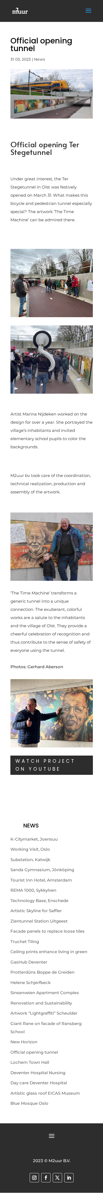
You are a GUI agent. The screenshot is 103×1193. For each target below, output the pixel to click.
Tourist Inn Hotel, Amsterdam (41, 880)
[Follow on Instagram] (34, 1177)
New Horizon (23, 1041)
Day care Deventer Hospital (38, 1082)
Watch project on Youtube (45, 765)
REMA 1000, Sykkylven (33, 890)
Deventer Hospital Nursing (37, 1072)
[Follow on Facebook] (46, 1177)
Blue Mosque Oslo (29, 1103)
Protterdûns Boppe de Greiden (42, 972)
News (39, 59)
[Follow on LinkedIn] (69, 1177)
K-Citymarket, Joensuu (34, 839)
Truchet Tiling (24, 941)
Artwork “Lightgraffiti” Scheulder (43, 1013)
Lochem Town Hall (29, 1062)
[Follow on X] (57, 1177)
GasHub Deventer (28, 962)
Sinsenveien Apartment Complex (44, 992)
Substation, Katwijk (30, 859)
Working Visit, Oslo (30, 849)
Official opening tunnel (34, 1052)
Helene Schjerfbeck (30, 982)
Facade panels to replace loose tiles (47, 931)
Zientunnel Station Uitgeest (39, 921)
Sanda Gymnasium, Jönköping (42, 869)
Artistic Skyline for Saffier (36, 910)
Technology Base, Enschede (39, 900)
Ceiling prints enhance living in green (48, 951)
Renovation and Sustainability (41, 1003)
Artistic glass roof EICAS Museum (45, 1093)
